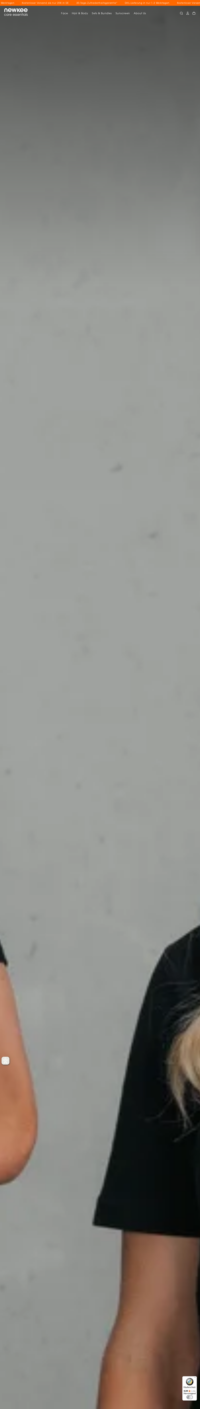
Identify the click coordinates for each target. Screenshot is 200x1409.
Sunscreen (123, 13)
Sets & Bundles (102, 13)
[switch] (190, 1397)
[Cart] (194, 13)
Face (64, 13)
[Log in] (188, 13)
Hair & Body (80, 13)
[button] (181, 13)
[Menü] (195, 1378)
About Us (140, 13)
